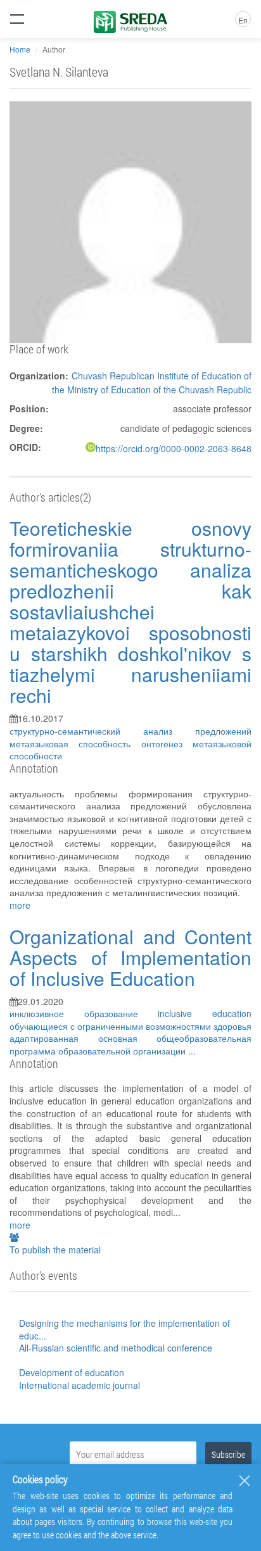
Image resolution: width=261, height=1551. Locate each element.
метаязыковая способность (75, 743)
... (192, 1050)
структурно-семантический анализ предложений (130, 731)
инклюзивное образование (84, 1013)
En (243, 20)
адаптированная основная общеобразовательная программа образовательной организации (130, 1044)
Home (20, 49)
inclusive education (204, 1013)
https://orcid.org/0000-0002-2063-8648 (173, 448)
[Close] (244, 1481)
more (20, 905)
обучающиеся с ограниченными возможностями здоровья (130, 1026)
